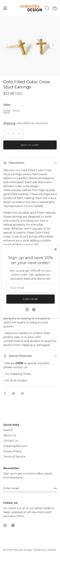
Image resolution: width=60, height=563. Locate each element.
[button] (7, 44)
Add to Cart (30, 145)
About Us (9, 435)
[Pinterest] (34, 309)
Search (8, 430)
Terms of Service (14, 456)
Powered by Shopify (44, 549)
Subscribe (30, 299)
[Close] (55, 249)
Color (6, 104)
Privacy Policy (12, 451)
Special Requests (20, 355)
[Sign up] (55, 488)
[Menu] (5, 8)
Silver (16, 110)
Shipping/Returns (15, 446)
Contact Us (10, 440)
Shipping (9, 123)
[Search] (47, 8)
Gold (6, 110)
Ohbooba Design (22, 549)
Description (16, 162)
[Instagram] (27, 309)
